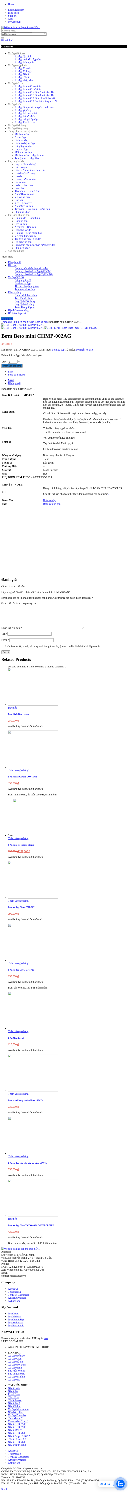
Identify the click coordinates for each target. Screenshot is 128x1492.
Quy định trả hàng (24, 304)
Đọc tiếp (12, 707)
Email (5, 639)
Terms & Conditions (18, 1294)
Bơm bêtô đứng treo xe (18, 714)
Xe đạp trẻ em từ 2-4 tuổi (28, 86)
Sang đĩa (19, 188)
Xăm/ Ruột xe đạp (24, 194)
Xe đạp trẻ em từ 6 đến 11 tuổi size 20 (35, 98)
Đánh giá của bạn (11, 603)
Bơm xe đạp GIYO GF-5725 (21, 970)
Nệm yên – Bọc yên (25, 227)
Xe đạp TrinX (22, 77)
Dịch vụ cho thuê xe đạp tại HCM (32, 271)
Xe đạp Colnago (23, 71)
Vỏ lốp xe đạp (22, 197)
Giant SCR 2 (15, 1430)
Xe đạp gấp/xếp (23, 110)
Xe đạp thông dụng (18, 128)
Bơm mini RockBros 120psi (21, 845)
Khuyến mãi (14, 262)
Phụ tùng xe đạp (16, 161)
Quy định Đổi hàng (25, 301)
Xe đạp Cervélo (23, 68)
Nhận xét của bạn (11, 627)
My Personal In (16, 1325)
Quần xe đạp (21, 140)
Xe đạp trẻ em (15, 83)
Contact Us (14, 1300)
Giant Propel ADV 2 (19, 1436)
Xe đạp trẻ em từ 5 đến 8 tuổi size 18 (34, 95)
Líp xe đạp (20, 182)
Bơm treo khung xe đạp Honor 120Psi (25, 1100)
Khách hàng (14, 292)
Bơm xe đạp (21, 221)
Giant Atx (13, 1391)
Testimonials (14, 1291)
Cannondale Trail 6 (18, 1421)
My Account (14, 21)
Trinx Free (13, 1397)
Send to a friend (16, 374)
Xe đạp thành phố (24, 62)
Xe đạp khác (14, 104)
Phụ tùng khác (22, 212)
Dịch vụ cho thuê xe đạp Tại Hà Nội (34, 274)
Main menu (7, 318)
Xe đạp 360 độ (16, 277)
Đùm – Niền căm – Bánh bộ (29, 170)
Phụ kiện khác (22, 248)
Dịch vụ (12, 265)
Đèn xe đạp (21, 224)
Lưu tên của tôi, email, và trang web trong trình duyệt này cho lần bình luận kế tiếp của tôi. (53, 646)
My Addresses (15, 1322)
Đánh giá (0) (14, 383)
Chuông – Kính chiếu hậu (28, 233)
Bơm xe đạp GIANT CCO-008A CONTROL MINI (31, 1225)
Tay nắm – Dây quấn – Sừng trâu (32, 209)
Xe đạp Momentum (18, 1409)
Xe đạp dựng (15, 1367)
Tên (4, 633)
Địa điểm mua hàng (18, 310)
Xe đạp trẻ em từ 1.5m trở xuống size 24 (36, 101)
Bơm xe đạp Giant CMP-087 (21, 907)
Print (10, 371)
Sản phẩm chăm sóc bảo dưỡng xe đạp (35, 245)
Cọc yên (19, 200)
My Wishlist (14, 1316)
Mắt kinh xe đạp (23, 152)
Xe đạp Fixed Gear (25, 122)
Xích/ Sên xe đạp (24, 206)
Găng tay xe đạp (23, 146)
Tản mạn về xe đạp (25, 289)
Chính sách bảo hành (26, 295)
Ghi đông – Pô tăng (25, 173)
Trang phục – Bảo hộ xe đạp (23, 131)
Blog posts (13, 12)
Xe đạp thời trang (17, 125)
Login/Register (16, 9)
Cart (10, 18)
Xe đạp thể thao (16, 53)
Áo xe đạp (20, 137)
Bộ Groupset (21, 167)
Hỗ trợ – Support (17, 313)
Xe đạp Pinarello (17, 1415)
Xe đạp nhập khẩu (17, 65)
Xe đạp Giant (22, 74)
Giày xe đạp (21, 149)
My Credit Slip (16, 1319)
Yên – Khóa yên (23, 203)
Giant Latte (14, 1388)
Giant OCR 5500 (17, 1424)
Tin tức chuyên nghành (27, 286)
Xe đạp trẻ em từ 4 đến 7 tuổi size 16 (34, 92)
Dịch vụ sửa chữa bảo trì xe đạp (31, 268)
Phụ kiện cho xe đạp (19, 215)
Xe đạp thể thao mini (26, 113)
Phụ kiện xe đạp (16, 1370)
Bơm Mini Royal (16, 1038)
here (46, 1338)
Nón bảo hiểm (15, 1412)
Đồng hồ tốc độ (23, 230)
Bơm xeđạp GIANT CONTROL (23, 776)
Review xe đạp (22, 283)
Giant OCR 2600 (17, 1442)
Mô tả (11, 380)
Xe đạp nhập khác (24, 80)
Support (12, 15)
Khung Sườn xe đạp (25, 179)
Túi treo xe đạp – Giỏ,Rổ (28, 239)
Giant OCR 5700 (17, 1427)
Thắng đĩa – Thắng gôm (27, 191)
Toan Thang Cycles (25, 307)
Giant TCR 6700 (17, 1445)
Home (11, 4)
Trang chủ (6, 321)
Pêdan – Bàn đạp (24, 185)
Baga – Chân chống (25, 164)
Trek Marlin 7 (15, 1418)
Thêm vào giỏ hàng (12, 366)
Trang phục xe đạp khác (27, 158)
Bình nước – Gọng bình (27, 218)
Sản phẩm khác (16, 250)
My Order (13, 1313)
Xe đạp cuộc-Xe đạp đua (28, 59)
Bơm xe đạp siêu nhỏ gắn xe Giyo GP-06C (27, 1163)
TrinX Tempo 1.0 (17, 1439)
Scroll (4, 1489)
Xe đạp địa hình (23, 56)
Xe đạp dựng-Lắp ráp (26, 119)
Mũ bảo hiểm (22, 134)
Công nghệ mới (23, 280)
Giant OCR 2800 (17, 1433)
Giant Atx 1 (14, 1403)
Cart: (6, 40)
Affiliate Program (17, 1297)
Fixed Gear (14, 1394)
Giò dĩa (18, 176)
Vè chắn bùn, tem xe (25, 236)
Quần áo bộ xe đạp (25, 143)
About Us (13, 1288)
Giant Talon (14, 1406)
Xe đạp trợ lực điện (25, 116)
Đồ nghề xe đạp (23, 242)
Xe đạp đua (14, 1379)
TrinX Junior (15, 1400)
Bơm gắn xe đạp (84, 349)
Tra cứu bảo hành (24, 298)
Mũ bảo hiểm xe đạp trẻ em (29, 155)
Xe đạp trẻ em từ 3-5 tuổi (28, 89)
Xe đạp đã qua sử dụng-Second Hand (34, 107)
